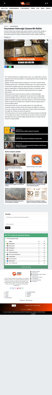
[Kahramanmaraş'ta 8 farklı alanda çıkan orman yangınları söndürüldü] (15, 194)
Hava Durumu (35, 273)
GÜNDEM (48, 8)
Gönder (8, 227)
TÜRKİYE (33, 8)
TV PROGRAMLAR (24, 8)
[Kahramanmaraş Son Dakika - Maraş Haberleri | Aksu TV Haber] (25, 3)
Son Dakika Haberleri (36, 280)
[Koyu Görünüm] (45, 3)
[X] (13, 288)
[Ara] (47, 3)
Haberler (6, 26)
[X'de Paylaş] (8, 67)
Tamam (33, 313)
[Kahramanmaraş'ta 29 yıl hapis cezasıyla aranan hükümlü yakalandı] (37, 177)
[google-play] (29, 300)
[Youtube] (18, 288)
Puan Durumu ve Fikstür (37, 277)
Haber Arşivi (34, 281)
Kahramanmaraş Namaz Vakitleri (39, 274)
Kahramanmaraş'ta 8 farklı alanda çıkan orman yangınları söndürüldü (14, 201)
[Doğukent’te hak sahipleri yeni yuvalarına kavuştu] (15, 177)
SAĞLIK (28, 296)
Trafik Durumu (35, 275)
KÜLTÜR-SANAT (8, 297)
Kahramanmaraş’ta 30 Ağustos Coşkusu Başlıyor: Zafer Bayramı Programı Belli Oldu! (37, 201)
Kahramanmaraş (14, 26)
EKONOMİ (29, 295)
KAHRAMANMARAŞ (14, 8)
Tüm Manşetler (35, 278)
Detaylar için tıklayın (26, 267)
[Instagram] (15, 288)
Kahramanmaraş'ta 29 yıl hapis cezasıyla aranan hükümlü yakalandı (36, 185)
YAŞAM (42, 8)
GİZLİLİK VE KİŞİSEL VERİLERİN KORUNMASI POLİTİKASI (17, 313)
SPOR (37, 8)
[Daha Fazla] (12, 67)
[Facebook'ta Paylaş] (5, 67)
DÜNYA (6, 296)
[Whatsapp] (22, 288)
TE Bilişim (29, 309)
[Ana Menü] (4, 3)
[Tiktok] (20, 288)
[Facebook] (11, 288)
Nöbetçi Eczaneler (36, 271)
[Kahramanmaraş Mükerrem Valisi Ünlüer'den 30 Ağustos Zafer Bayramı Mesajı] (15, 159)
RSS (14, 305)
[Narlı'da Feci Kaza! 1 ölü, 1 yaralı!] (37, 159)
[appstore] (22, 300)
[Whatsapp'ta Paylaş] (10, 67)
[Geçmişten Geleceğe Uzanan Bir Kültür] (26, 52)
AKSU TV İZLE (4, 8)
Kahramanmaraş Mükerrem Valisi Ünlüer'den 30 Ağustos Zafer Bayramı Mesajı (13, 168)
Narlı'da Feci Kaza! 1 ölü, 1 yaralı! (34, 166)
